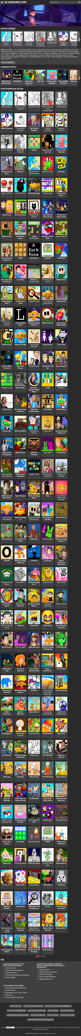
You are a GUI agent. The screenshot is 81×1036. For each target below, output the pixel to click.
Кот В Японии (20, 193)
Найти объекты (34, 733)
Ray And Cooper (20, 496)
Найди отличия (34, 301)
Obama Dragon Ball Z (7, 302)
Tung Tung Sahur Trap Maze (48, 518)
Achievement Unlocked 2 (61, 843)
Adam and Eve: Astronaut (47, 929)
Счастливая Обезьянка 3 (6, 518)
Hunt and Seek (61, 669)
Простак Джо (47, 539)
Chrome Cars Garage (7, 843)
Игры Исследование (16, 1011)
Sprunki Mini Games (20, 237)
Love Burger (48, 561)
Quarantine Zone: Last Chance (29, 83)
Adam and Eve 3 (34, 712)
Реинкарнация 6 (20, 863)
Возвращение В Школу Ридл (34, 518)
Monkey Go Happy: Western (20, 691)
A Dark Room (17, 81)
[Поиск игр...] (80, 2)
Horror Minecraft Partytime (61, 626)
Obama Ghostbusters (47, 670)
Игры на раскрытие (37, 1011)
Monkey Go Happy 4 (34, 194)
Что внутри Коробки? (34, 345)
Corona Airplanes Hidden (6, 951)
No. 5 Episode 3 (34, 798)
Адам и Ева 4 (47, 582)
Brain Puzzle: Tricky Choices (47, 799)
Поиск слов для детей (6, 626)
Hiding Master (47, 885)
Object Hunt (61, 733)
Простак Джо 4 (20, 647)
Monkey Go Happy (20, 344)
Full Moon (34, 561)
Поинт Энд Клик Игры (33, 1006)
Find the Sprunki (61, 647)
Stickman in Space (34, 863)
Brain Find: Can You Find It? (61, 907)
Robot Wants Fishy (7, 670)
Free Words (20, 842)
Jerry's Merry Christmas (20, 605)
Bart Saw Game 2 (20, 215)
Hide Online (34, 539)
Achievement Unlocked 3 (20, 475)
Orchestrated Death (20, 302)
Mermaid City (61, 453)
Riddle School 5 (61, 280)
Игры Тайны (52, 1015)
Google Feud (7, 409)
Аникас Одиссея (61, 236)
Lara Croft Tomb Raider (20, 540)
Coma (48, 496)
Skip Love (40, 81)
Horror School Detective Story (34, 670)
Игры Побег (53, 1011)
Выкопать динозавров (47, 713)
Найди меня (34, 755)
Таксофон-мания (34, 432)
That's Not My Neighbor (34, 129)
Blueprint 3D (20, 906)
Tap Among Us (47, 820)
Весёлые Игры (67, 1011)
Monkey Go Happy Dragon (34, 497)
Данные (57, 1027)
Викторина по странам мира (34, 172)
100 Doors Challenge (34, 453)
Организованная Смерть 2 (7, 475)
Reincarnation (61, 301)
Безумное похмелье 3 (48, 475)
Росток (47, 906)
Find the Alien (6, 431)
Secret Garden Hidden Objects (61, 324)
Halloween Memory (61, 756)
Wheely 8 (20, 625)
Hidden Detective (34, 647)
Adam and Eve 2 (61, 777)
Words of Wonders (63, 44)
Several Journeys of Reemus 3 (7, 259)
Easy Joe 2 (47, 453)
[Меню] (2, 2)
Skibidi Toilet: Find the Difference (34, 907)
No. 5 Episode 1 (6, 755)
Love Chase (20, 280)
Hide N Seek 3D (48, 733)
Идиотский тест (6, 193)
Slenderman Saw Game (6, 172)
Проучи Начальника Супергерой (40, 45)
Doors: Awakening (61, 690)
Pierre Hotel (61, 344)
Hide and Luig (75, 81)
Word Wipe (61, 172)
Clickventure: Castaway (20, 929)
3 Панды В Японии (61, 475)
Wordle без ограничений (34, 281)
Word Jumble (20, 885)
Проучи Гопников (47, 129)
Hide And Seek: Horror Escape (47, 216)
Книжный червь (47, 172)
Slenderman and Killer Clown (7, 497)
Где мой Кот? (20, 582)
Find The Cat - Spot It (6, 605)
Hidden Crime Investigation (6, 453)
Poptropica (20, 777)
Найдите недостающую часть (6, 821)
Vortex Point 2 (47, 344)
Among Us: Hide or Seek (48, 237)
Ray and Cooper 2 (61, 366)
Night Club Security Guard (34, 410)
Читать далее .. (8, 62)
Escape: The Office (20, 431)
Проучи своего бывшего (17, 44)
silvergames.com (15, 2)
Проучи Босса (6, 44)
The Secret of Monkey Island (6, 82)
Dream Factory (47, 950)
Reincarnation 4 (61, 863)
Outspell (6, 561)
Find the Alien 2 (61, 409)
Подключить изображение (61, 713)
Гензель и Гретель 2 (47, 281)
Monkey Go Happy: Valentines (20, 562)
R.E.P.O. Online (47, 625)
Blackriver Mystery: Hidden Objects (34, 390)
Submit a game (47, 1027)
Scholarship (37, 1027)
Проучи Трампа (6, 150)
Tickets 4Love (6, 215)
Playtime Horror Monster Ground (20, 799)
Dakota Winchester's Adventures (61, 563)
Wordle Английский (34, 237)
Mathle (48, 842)
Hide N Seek (61, 258)
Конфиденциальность (41, 1029)
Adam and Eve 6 (20, 950)
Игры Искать (15, 1006)
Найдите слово (6, 388)
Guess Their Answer (20, 367)
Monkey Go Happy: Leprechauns (20, 756)
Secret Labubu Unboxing (52, 82)
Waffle (20, 258)
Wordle (34, 150)
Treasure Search (61, 517)
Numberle (48, 258)
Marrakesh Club (7, 647)
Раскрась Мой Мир (48, 864)
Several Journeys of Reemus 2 (61, 432)
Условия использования (70, 1027)
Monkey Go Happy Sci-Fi (34, 583)
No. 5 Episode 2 (48, 755)
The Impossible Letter (20, 324)
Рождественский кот (34, 216)
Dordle (48, 388)
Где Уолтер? (61, 582)
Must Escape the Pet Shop (20, 821)
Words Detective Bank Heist (61, 799)
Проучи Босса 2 (29, 44)
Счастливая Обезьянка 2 (47, 302)
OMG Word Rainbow (7, 907)
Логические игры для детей (40, 1020)
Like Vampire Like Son (48, 367)
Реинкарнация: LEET (34, 821)
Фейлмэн (61, 388)
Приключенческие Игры (18, 1015)
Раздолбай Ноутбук (75, 44)
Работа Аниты (61, 604)
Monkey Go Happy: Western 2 (61, 540)
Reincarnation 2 (7, 539)
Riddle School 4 (20, 453)
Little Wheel (48, 409)
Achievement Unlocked (7, 691)
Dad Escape (6, 777)
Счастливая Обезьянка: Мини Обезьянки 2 (47, 693)
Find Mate (34, 690)
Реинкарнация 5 (61, 820)
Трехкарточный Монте (6, 583)
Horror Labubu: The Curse (63, 82)
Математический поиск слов (34, 929)
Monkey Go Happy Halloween (34, 324)
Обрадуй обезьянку (47, 605)
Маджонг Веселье (61, 129)
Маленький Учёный (20, 734)
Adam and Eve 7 (61, 928)
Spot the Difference (20, 713)
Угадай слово (34, 474)
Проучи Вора (52, 43)
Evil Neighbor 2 (7, 733)
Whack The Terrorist (20, 151)
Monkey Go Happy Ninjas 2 (34, 605)
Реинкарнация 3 (34, 842)
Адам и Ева (48, 431)
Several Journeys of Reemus (20, 410)
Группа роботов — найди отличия (7, 930)
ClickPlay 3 (61, 885)
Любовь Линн (7, 885)
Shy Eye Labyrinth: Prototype (34, 951)
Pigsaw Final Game (61, 194)
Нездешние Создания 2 (48, 151)
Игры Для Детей (38, 1015)
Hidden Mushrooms (7, 713)
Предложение (34, 366)
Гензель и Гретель (6, 324)
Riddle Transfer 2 (47, 323)
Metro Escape (20, 388)
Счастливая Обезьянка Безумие (61, 498)
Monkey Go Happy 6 (20, 518)
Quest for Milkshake (7, 799)
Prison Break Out (47, 777)
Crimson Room (34, 885)
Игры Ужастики (67, 1015)
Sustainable (34, 625)
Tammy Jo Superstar (20, 670)
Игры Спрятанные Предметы (58, 1006)
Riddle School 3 (7, 236)
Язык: (3, 1027)
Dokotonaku (7, 863)
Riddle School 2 (7, 344)
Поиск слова (47, 193)
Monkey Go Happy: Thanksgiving (48, 648)
